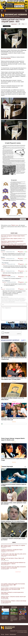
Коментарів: (14, 24)
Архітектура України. (6, 58)
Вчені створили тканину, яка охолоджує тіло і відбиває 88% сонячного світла (13, 546)
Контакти (7, 634)
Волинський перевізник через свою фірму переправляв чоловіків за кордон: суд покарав (13, 567)
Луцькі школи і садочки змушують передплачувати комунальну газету (12, 241)
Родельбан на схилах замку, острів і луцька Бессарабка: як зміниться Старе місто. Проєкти (13, 244)
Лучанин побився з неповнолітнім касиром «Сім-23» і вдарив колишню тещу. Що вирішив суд (13, 588)
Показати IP (3, 251)
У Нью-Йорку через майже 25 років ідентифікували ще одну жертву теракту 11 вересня (13, 563)
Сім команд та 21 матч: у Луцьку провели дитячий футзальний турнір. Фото (22, 617)
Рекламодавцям (13, 634)
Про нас (2, 634)
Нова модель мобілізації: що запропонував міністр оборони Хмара (12, 593)
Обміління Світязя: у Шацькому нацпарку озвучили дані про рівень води (13, 597)
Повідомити (23, 219)
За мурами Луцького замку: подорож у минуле (11, 238)
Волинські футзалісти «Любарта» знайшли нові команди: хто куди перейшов (13, 601)
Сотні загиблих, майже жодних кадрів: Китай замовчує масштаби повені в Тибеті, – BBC (13, 584)
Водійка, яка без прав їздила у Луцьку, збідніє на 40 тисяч (12, 558)
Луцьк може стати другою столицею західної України (12, 235)
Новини (14, 542)
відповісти (21, 251)
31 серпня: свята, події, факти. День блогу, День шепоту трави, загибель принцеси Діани (13, 554)
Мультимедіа (14, 607)
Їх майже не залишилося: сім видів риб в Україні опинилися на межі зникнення (11, 550)
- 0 (26, 251)
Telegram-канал (14, 225)
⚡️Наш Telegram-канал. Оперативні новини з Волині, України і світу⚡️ (5, 617)
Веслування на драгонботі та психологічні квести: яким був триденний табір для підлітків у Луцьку (13, 618)
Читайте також (14, 233)
